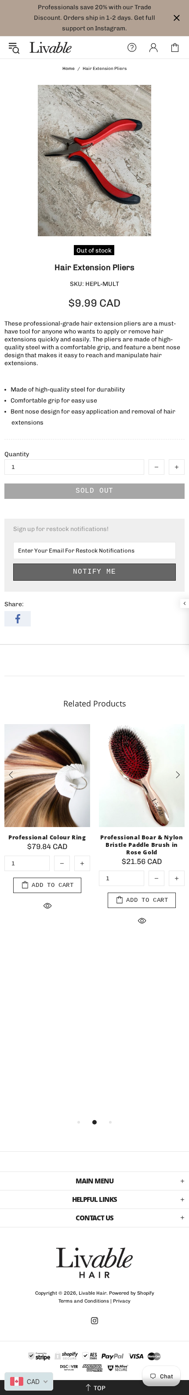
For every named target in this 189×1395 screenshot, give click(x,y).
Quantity (16, 454)
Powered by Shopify (131, 1293)
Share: (14, 604)
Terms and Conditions (83, 1301)
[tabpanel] (47, 829)
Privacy (122, 1301)
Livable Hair (50, 47)
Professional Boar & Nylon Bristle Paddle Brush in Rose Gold (141, 845)
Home (68, 68)
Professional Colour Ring (47, 837)
